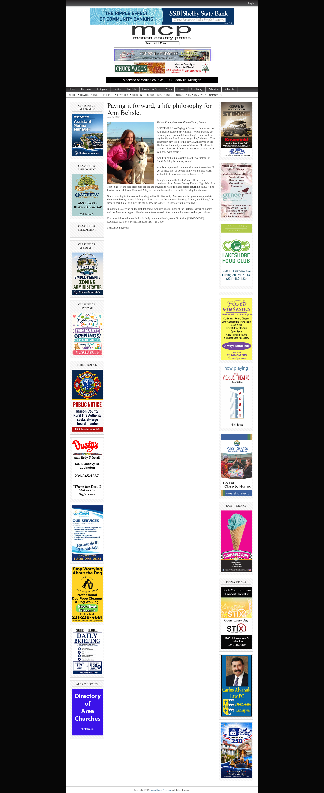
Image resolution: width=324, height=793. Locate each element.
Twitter (117, 89)
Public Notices (175, 95)
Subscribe (229, 89)
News (169, 89)
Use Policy (197, 89)
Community (215, 95)
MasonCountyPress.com (161, 790)
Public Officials (103, 95)
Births (72, 95)
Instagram (102, 89)
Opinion (137, 95)
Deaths (84, 95)
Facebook (86, 89)
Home (72, 89)
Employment (196, 95)
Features (122, 95)
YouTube (131, 89)
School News (154, 95)
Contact (181, 89)
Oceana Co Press (151, 89)
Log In (251, 3)
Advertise (213, 89)
